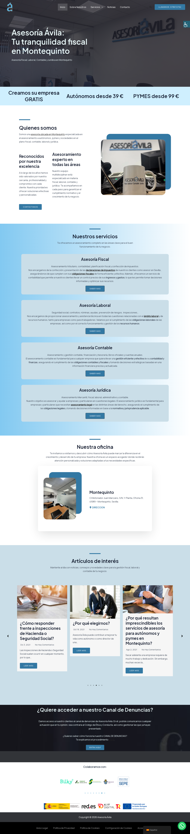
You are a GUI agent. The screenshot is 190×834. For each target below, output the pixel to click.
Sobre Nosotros (78, 7)
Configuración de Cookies (118, 828)
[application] (101, 7)
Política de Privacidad (64, 828)
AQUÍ (111, 739)
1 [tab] (88, 685)
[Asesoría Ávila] (9, 6)
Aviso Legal (42, 828)
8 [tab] (104, 793)
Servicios (95, 7)
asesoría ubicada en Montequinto (48, 134)
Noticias (111, 7)
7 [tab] (102, 793)
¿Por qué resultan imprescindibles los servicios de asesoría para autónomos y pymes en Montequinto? (92, 630)
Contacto (125, 7)
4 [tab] (96, 685)
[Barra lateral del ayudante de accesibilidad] (186, 24)
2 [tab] (90, 685)
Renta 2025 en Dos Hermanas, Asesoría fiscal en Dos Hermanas (147, 630)
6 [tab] (102, 685)
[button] (30, 207)
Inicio (62, 7)
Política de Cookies (90, 828)
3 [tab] (93, 685)
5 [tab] (99, 685)
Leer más (28, 650)
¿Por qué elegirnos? (38, 623)
